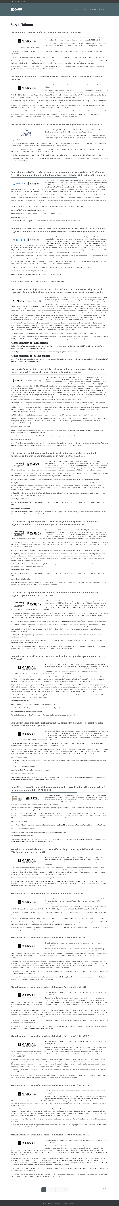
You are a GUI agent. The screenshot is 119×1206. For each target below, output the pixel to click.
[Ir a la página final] (65, 1189)
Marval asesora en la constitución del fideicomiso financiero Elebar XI (47, 893)
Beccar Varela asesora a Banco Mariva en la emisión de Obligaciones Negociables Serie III (56, 124)
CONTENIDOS (74, 9)
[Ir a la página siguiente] (58, 1189)
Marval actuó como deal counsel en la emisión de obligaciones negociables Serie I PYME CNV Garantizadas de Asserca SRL (56, 851)
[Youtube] (18, 1)
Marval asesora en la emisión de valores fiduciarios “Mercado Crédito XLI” (49, 986)
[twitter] (12, 1)
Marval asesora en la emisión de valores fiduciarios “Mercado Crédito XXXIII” (50, 1085)
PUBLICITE (93, 9)
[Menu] (107, 9)
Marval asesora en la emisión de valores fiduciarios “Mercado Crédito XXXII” (50, 1036)
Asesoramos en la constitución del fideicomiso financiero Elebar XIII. (46, 32)
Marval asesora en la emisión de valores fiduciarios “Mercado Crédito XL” (48, 937)
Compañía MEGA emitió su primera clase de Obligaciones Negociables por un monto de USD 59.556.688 (58, 658)
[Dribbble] (24, 1)
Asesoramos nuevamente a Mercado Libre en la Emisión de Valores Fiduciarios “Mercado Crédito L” (56, 78)
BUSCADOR (101, 9)
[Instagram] (15, 1)
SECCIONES (83, 9)
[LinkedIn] (21, 1)
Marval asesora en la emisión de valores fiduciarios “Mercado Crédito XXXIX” (50, 1134)
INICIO (67, 9)
